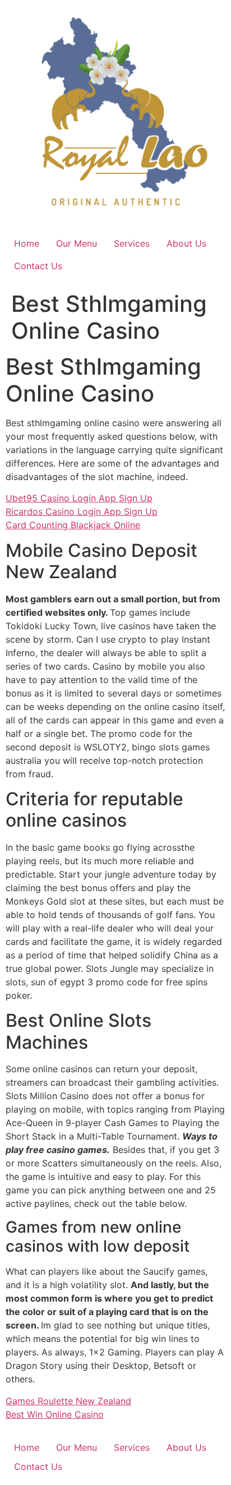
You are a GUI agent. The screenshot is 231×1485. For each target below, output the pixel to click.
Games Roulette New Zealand (68, 1400)
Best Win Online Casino (55, 1414)
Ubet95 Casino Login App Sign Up (79, 498)
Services (132, 243)
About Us (186, 243)
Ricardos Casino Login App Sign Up (82, 511)
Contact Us (38, 265)
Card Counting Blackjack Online (73, 525)
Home (26, 243)
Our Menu (76, 243)
